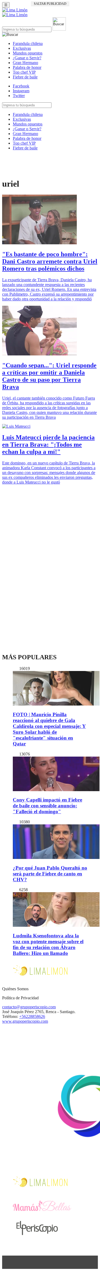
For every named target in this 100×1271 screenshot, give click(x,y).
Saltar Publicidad (50, 4)
